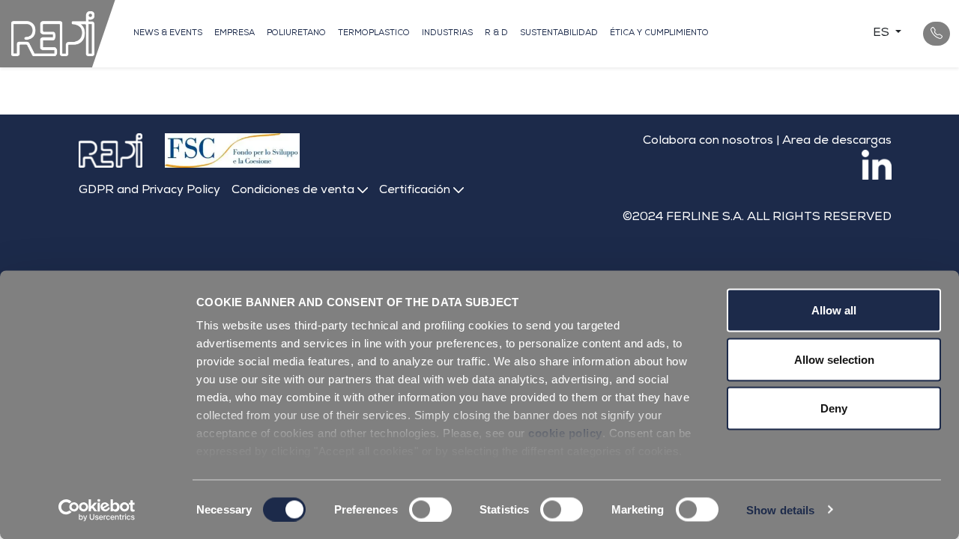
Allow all (833, 310)
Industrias (447, 33)
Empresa (234, 33)
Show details (780, 509)
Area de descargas (837, 141)
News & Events (167, 33)
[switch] (430, 509)
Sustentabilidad (559, 33)
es (882, 34)
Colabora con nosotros (708, 141)
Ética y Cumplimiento (659, 33)
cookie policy (565, 433)
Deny (833, 408)
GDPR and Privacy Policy (149, 191)
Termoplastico (374, 33)
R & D (496, 33)
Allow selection (834, 359)
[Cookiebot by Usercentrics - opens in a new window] (97, 510)
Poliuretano (296, 33)
